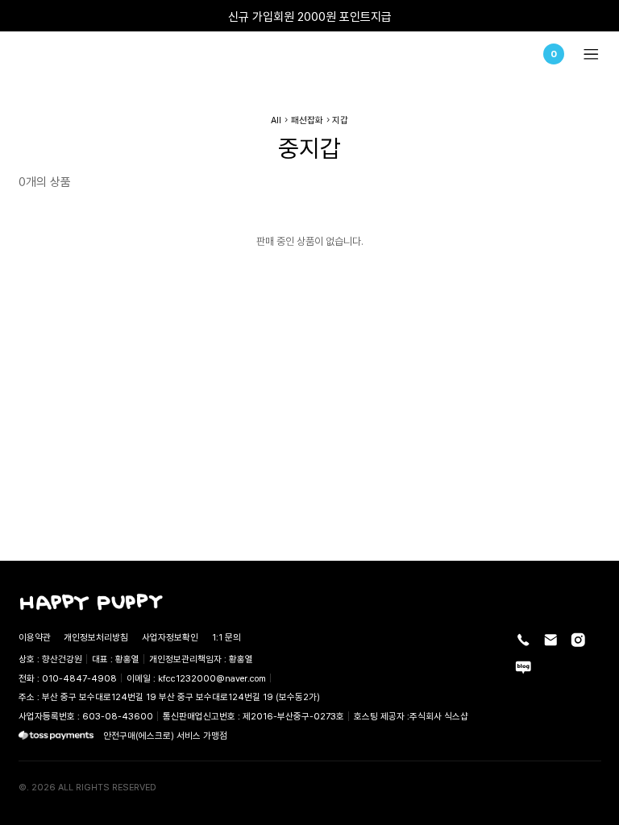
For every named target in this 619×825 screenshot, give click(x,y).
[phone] (523, 640)
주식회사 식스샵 (438, 716)
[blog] (523, 667)
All (276, 120)
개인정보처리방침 (96, 637)
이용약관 (35, 637)
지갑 (340, 120)
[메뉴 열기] (586, 54)
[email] (551, 640)
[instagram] (578, 640)
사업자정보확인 (170, 637)
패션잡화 (307, 120)
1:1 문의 (226, 637)
